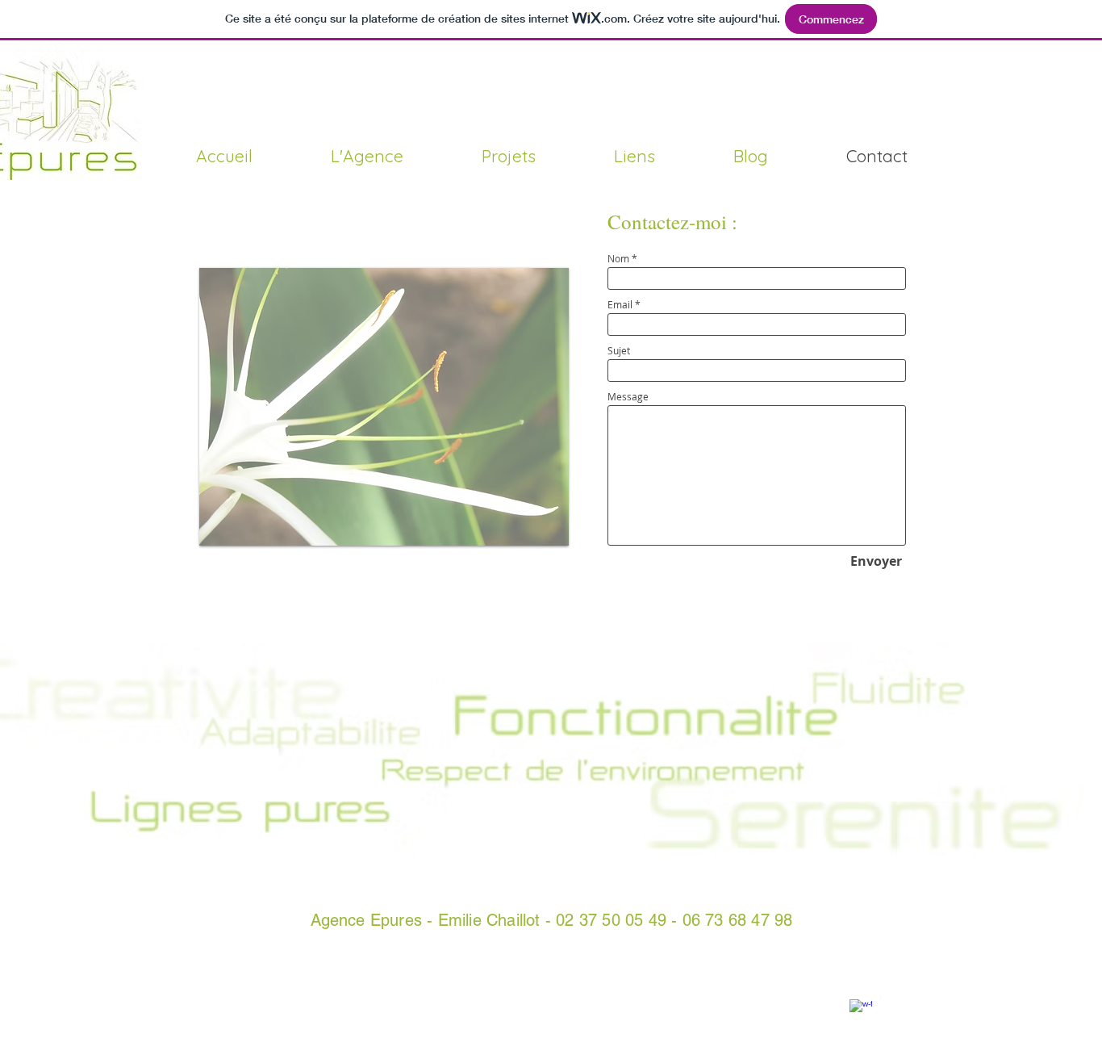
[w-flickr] (922, 995)
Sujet (618, 350)
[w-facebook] (860, 1010)
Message (628, 396)
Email (619, 304)
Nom (618, 258)
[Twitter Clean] (891, 995)
